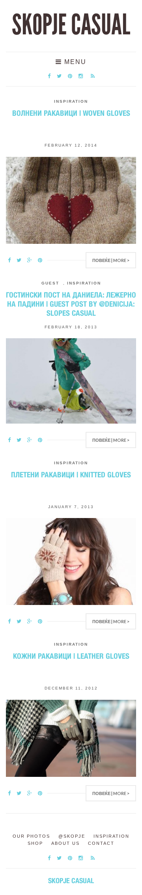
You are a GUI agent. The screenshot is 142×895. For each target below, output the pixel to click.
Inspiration (71, 101)
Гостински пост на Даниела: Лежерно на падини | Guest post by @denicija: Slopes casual (71, 303)
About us (65, 843)
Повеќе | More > (110, 260)
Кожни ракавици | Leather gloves (71, 656)
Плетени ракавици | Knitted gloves (71, 474)
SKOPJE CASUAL (71, 25)
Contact (101, 843)
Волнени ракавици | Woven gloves (71, 113)
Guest (50, 283)
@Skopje (71, 836)
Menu (74, 61)
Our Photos (31, 836)
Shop (35, 843)
